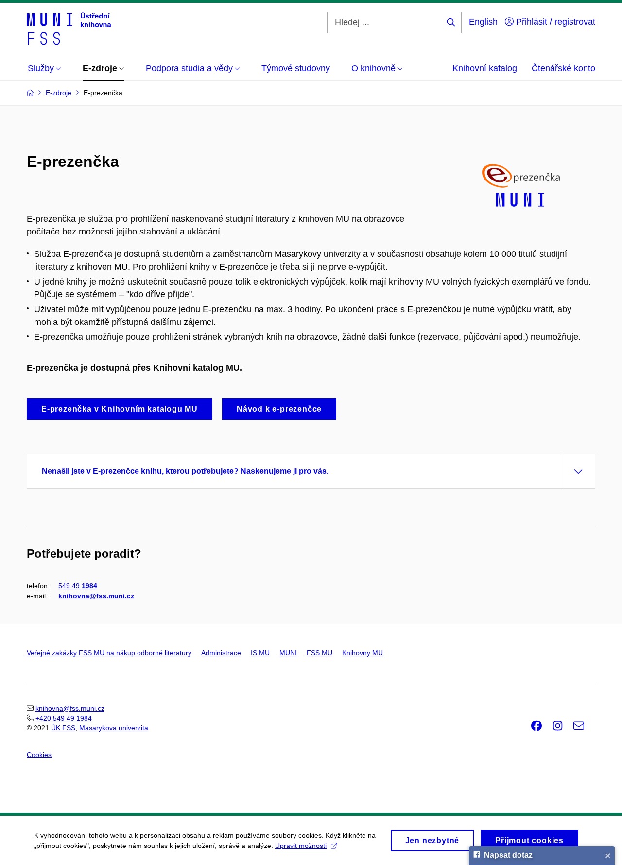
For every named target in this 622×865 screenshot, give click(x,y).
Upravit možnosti (301, 845)
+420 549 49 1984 (63, 718)
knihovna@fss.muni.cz (96, 596)
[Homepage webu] (69, 28)
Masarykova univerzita (113, 728)
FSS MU (319, 653)
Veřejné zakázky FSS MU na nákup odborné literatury (109, 653)
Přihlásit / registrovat (554, 22)
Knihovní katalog (484, 68)
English (483, 22)
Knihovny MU (362, 653)
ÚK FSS (63, 728)
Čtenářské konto (563, 68)
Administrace (221, 653)
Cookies (39, 754)
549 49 (77, 586)
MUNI (288, 653)
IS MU (260, 653)
